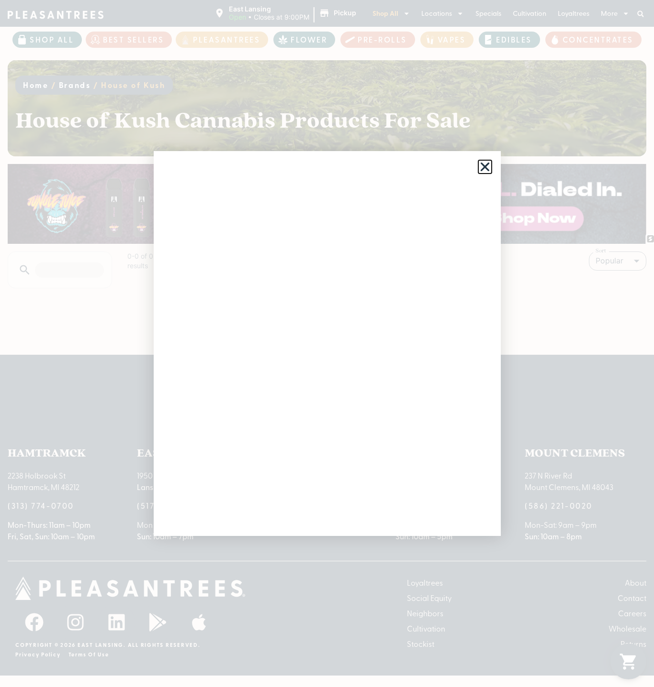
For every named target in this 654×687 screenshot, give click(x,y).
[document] (327, 343)
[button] (485, 167)
